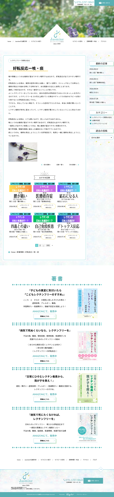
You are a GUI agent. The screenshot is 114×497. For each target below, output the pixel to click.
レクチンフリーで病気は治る (102, 117)
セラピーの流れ (78, 41)
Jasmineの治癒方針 (21, 41)
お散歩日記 (96, 120)
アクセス (103, 41)
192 (48, 245)
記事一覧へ (60, 164)
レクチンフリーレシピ (99, 123)
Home (13, 252)
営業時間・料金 (92, 41)
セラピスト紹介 (36, 41)
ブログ (95, 460)
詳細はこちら (44, 316)
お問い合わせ (106, 3)
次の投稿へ (72, 164)
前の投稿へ (47, 164)
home (9, 41)
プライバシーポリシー (82, 494)
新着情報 (20, 252)
